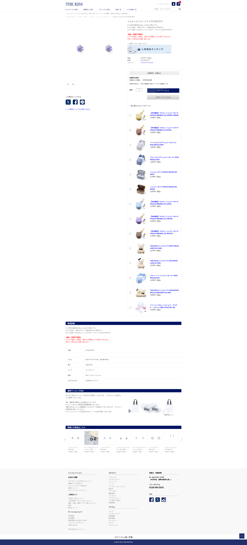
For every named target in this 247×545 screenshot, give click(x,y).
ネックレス (112, 520)
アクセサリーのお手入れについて (79, 481)
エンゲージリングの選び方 (77, 486)
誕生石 (111, 489)
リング (111, 511)
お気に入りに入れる (163, 97)
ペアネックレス (114, 479)
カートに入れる (163, 91)
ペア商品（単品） (115, 500)
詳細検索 (112, 503)
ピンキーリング (114, 514)
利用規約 (71, 516)
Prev (65, 440)
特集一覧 (118, 9)
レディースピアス (103, 16)
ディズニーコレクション (117, 486)
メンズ (111, 484)
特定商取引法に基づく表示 (77, 520)
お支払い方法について (76, 498)
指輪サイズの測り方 (75, 483)
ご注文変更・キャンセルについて (79, 501)
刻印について (72, 488)
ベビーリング (113, 525)
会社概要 (71, 518)
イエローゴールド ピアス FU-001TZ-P (123, 16)
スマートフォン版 (121, 537)
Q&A (69, 505)
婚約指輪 (112, 518)
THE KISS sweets (147, 62)
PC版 (131, 537)
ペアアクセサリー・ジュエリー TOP (76, 16)
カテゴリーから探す (71, 9)
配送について (72, 508)
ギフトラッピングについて (77, 490)
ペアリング (112, 477)
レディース (112, 482)
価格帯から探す (88, 9)
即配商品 (112, 493)
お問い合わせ (72, 525)
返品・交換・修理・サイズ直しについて (82, 503)
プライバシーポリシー (76, 523)
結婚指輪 (112, 516)
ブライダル (112, 491)
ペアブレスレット (115, 498)
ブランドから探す (104, 9)
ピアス (92, 16)
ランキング (112, 496)
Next (182, 440)
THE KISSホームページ (76, 529)
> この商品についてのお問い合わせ (78, 109)
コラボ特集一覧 (131, 9)
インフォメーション (163, 4)
